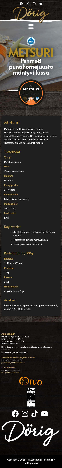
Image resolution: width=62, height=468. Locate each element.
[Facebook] (21, 4)
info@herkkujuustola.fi (10, 373)
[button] (31, 27)
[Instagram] (34, 4)
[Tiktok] (28, 4)
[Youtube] (41, 4)
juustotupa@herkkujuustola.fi (13, 363)
